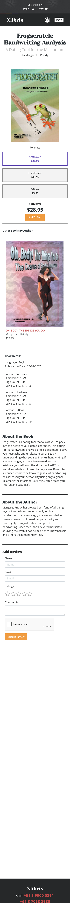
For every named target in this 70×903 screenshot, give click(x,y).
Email (8, 572)
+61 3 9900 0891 (35, 4)
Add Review (12, 552)
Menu (59, 20)
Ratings (9, 586)
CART (41, 9)
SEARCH (27, 9)
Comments (11, 602)
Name (8, 558)
